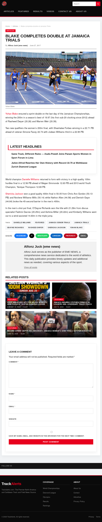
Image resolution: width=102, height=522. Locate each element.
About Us (81, 11)
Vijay (25, 307)
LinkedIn (56, 236)
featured (39, 222)
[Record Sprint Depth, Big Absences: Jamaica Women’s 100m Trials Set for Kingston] (51, 324)
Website (12, 419)
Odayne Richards (15, 228)
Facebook (21, 236)
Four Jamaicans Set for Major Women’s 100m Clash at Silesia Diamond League (27, 303)
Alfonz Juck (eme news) (18, 45)
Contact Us (65, 11)
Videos (50, 11)
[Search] (98, 4)
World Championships (51, 488)
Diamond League (49, 492)
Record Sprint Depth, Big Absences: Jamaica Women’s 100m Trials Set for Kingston (49, 331)
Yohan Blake (11, 113)
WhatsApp (42, 236)
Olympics (46, 497)
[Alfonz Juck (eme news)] (15, 251)
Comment (14, 362)
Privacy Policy (79, 501)
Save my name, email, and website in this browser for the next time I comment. (46, 436)
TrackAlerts (11, 517)
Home (7, 26)
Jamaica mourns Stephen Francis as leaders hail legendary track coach (73, 303)
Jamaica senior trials (59, 222)
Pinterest (70, 236)
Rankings (46, 505)
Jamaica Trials (81, 222)
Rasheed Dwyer (35, 228)
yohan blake (76, 228)
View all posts (30, 267)
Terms (98, 517)
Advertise (77, 497)
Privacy (91, 517)
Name (12, 394)
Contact (77, 492)
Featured (23, 11)
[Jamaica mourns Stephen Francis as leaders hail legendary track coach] (74, 296)
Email (83, 236)
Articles (9, 11)
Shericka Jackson (14, 193)
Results (37, 11)
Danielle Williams (30, 179)
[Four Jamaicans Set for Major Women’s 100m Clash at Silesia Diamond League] (27, 296)
